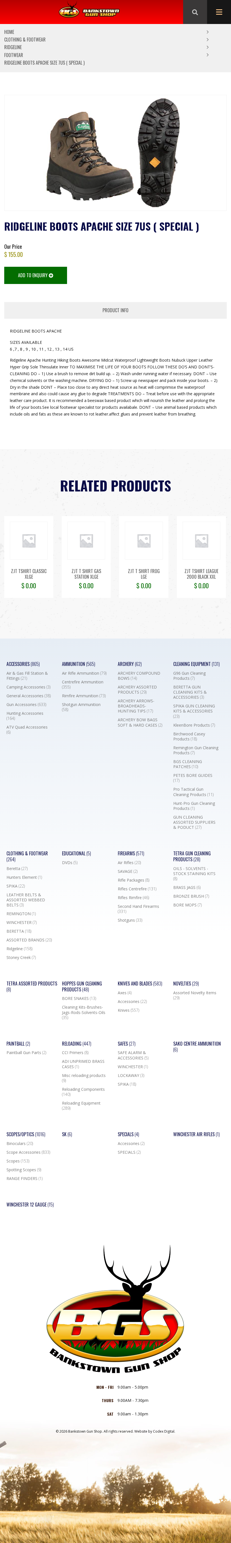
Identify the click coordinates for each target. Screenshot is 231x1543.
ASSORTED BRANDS (29, 940)
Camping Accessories (28, 687)
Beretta (17, 868)
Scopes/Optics (25, 1134)
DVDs (69, 862)
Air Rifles (129, 862)
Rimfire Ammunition (84, 695)
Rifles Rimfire (133, 897)
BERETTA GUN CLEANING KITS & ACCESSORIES (190, 692)
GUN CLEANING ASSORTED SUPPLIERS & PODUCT (194, 822)
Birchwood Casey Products (189, 736)
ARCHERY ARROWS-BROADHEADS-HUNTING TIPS (136, 706)
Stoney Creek (21, 957)
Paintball (18, 1044)
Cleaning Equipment (196, 664)
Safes (127, 1044)
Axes (125, 992)
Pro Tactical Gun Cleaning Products (193, 792)
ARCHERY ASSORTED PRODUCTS (137, 690)
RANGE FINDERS (24, 1178)
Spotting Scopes (23, 1169)
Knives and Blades (140, 984)
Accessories (23, 664)
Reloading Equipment (81, 1106)
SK (67, 1134)
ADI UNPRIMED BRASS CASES (83, 1064)
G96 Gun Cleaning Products (189, 676)
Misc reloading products (84, 1078)
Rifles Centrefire (137, 888)
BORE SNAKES (79, 998)
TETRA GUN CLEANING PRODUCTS (192, 856)
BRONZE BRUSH (191, 896)
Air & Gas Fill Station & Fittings (27, 676)
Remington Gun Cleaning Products (195, 750)
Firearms (131, 853)
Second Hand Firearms (138, 909)
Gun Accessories (26, 704)
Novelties (186, 984)
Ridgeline (13, 47)
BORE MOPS (187, 905)
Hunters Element (24, 877)
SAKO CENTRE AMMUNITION (197, 1047)
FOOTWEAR (13, 55)
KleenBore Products (194, 725)
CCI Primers (75, 1052)
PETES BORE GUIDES (192, 778)
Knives (128, 1010)
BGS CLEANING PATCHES (187, 764)
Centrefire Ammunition (82, 684)
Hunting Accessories (24, 716)
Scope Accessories (28, 1152)
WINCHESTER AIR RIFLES (196, 1134)
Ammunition (78, 664)
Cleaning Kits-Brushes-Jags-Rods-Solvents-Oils (83, 1012)
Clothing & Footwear (25, 39)
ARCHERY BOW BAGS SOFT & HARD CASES (140, 722)
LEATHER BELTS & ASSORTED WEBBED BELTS (25, 900)
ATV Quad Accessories (27, 730)
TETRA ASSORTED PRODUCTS (31, 987)
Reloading (76, 1044)
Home (9, 32)
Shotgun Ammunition (81, 707)
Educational (76, 853)
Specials (128, 1134)
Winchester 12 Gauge (30, 1205)
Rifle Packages (133, 880)
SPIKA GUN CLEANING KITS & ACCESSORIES (194, 711)
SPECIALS (129, 1152)
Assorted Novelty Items (194, 995)
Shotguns (130, 920)
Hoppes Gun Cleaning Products (82, 987)
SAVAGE (127, 871)
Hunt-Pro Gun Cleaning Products (194, 806)
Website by (154, 1431)
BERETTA (18, 931)
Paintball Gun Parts (26, 1052)
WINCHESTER (21, 922)
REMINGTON (21, 913)
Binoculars (19, 1143)
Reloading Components (83, 1092)
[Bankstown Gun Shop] (89, 12)
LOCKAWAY (131, 1075)
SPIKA (15, 886)
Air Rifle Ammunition (84, 673)
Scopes (17, 1161)
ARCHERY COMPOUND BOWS (139, 676)
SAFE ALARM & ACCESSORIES (133, 1055)
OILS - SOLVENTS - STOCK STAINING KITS (194, 873)
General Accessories (28, 695)
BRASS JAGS (187, 887)
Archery (130, 664)
